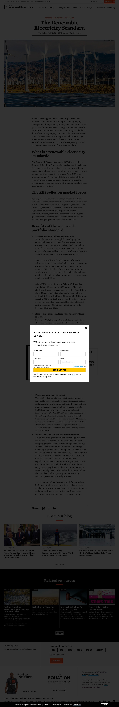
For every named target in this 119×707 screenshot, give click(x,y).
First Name (37, 351)
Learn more (77, 705)
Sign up (40, 367)
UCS (73, 374)
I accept (104, 704)
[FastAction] (78, 366)
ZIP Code (37, 358)
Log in (34, 367)
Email (62, 358)
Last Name (64, 351)
